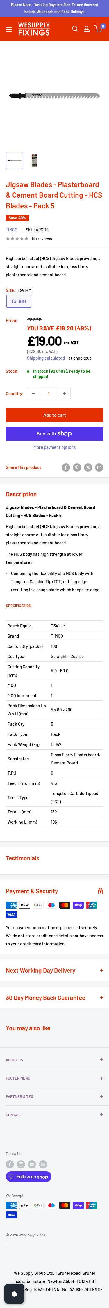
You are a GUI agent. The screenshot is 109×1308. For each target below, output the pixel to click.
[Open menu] (9, 29)
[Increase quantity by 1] (64, 393)
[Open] (14, 1294)
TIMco (11, 229)
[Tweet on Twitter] (88, 467)
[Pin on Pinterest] (77, 467)
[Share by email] (99, 467)
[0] (98, 28)
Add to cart (54, 415)
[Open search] (75, 29)
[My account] (87, 29)
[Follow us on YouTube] (32, 1164)
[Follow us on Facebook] (10, 1164)
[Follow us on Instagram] (21, 1164)
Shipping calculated (46, 358)
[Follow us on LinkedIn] (43, 1164)
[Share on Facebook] (66, 467)
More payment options (54, 447)
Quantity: (15, 393)
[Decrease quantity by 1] (33, 393)
